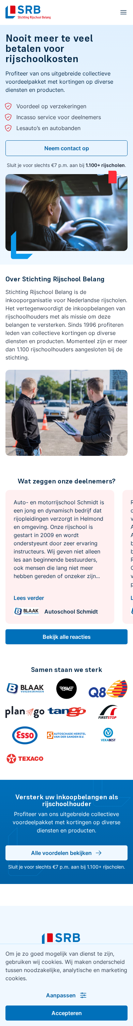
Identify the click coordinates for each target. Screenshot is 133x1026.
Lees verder (29, 597)
